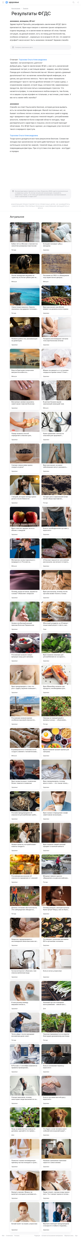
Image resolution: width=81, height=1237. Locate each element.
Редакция (37, 1235)
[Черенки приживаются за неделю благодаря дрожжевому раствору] (56, 1027)
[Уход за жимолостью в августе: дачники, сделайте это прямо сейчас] (25, 1122)
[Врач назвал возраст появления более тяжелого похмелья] (25, 774)
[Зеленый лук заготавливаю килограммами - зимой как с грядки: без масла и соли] (56, 996)
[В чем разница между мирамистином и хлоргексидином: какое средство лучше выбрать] (25, 996)
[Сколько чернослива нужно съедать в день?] (25, 458)
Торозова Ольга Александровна (33, 60)
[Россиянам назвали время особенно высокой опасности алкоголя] (25, 711)
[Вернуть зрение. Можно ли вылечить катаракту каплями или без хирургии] (25, 1185)
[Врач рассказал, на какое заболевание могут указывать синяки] (56, 458)
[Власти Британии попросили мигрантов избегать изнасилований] (25, 363)
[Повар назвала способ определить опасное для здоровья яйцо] (25, 427)
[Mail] (7, 2)
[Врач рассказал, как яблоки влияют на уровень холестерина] (56, 300)
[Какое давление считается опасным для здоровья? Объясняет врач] (56, 427)
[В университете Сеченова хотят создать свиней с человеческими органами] (25, 743)
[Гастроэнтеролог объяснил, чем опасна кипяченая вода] (25, 964)
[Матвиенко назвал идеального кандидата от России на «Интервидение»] (25, 553)
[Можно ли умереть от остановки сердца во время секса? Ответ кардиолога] (56, 363)
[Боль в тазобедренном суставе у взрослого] (56, 521)
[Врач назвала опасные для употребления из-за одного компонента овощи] (56, 648)
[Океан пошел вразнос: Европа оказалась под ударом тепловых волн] (25, 300)
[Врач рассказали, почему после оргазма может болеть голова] (56, 585)
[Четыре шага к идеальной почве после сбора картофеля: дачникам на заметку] (56, 490)
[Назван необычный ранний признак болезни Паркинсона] (25, 616)
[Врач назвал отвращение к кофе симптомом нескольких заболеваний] (56, 806)
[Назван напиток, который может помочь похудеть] (25, 838)
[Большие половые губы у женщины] (56, 237)
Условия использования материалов (52, 1235)
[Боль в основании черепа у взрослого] (56, 1059)
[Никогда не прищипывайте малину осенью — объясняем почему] (56, 711)
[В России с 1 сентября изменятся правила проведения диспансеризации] (25, 1059)
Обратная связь (68, 1235)
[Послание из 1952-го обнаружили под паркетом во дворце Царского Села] (56, 269)
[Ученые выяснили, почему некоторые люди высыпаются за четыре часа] (25, 1090)
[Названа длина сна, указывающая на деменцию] (25, 332)
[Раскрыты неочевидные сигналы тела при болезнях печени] (56, 332)
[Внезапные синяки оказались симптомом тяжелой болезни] (25, 395)
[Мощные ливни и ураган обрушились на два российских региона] (56, 869)
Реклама (16, 1235)
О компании (9, 1235)
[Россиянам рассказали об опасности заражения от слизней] (25, 869)
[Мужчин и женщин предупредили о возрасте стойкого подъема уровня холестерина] (56, 1217)
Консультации (15, 8)
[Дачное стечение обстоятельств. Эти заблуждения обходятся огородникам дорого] (25, 901)
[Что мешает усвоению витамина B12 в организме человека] (56, 932)
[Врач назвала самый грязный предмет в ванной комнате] (56, 838)
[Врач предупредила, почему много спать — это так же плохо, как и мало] (56, 774)
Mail (3, 1235)
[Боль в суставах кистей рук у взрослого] (56, 1090)
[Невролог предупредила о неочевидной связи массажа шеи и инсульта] (25, 932)
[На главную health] (13, 2)
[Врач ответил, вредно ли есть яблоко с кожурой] (25, 521)
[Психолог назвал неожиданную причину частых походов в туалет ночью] (25, 1154)
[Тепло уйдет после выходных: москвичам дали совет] (25, 1027)
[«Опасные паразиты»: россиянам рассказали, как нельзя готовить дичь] (56, 553)
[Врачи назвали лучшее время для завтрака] (56, 743)
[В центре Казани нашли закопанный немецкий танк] (56, 395)
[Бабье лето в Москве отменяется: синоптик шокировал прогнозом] (25, 237)
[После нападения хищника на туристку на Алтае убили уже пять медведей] (25, 269)
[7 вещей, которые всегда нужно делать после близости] (25, 490)
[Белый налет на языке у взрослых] (25, 1217)
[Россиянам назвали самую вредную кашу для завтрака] (25, 648)
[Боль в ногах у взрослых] (56, 964)
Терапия (25, 8)
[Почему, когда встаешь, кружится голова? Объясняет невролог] (25, 585)
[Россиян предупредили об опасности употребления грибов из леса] (25, 806)
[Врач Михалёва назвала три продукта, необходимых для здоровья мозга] (56, 680)
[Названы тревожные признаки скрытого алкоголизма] (56, 1154)
